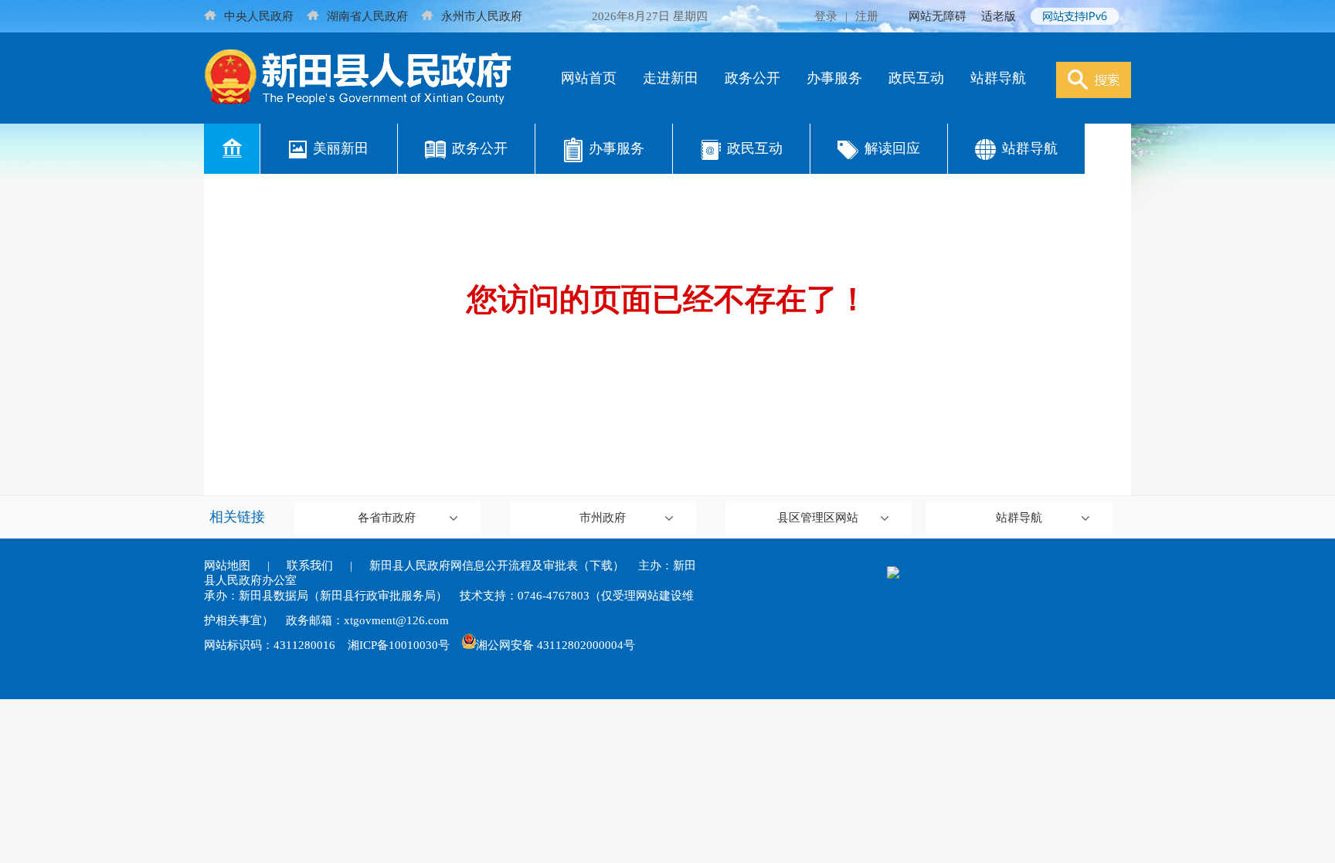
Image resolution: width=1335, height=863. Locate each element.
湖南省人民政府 (367, 16)
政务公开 (752, 78)
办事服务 (834, 78)
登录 (825, 16)
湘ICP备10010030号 (399, 645)
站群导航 (998, 78)
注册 (866, 16)
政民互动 (916, 78)
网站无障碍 (937, 16)
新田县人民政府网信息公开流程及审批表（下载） (496, 565)
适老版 (998, 16)
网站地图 (227, 565)
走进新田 (670, 78)
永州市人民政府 (481, 16)
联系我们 (310, 565)
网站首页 (589, 78)
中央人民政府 (259, 16)
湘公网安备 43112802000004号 (555, 645)
